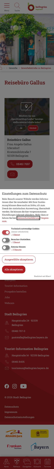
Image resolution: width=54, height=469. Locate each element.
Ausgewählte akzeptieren (18, 259)
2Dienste (16, 249)
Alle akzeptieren (13, 269)
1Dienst (15, 234)
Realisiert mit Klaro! (42, 276)
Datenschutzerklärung (28, 217)
